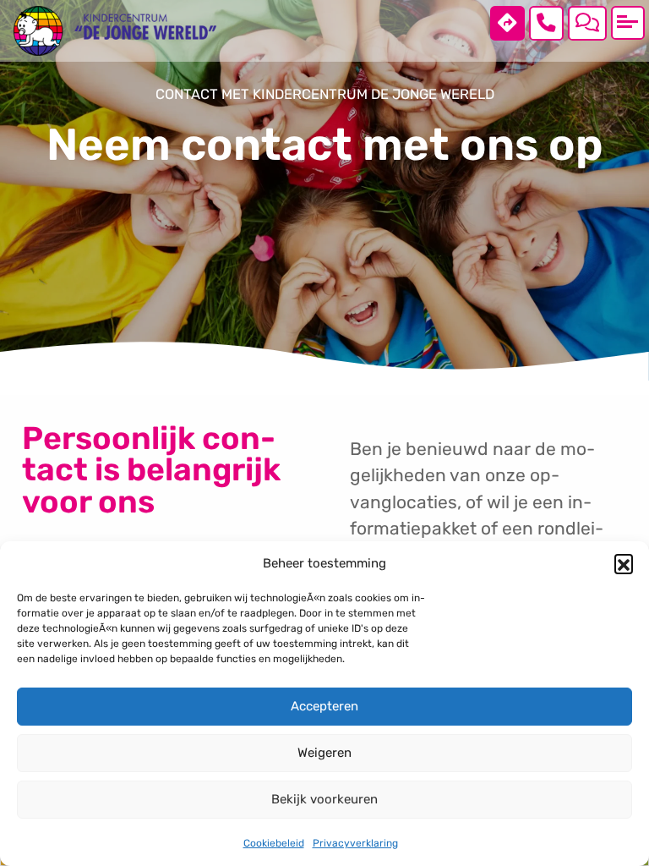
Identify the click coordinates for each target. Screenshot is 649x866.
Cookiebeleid (273, 843)
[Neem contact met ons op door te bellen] (546, 23)
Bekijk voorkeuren (324, 799)
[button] (623, 563)
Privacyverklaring (355, 843)
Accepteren (324, 706)
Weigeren (324, 752)
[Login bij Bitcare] (587, 23)
